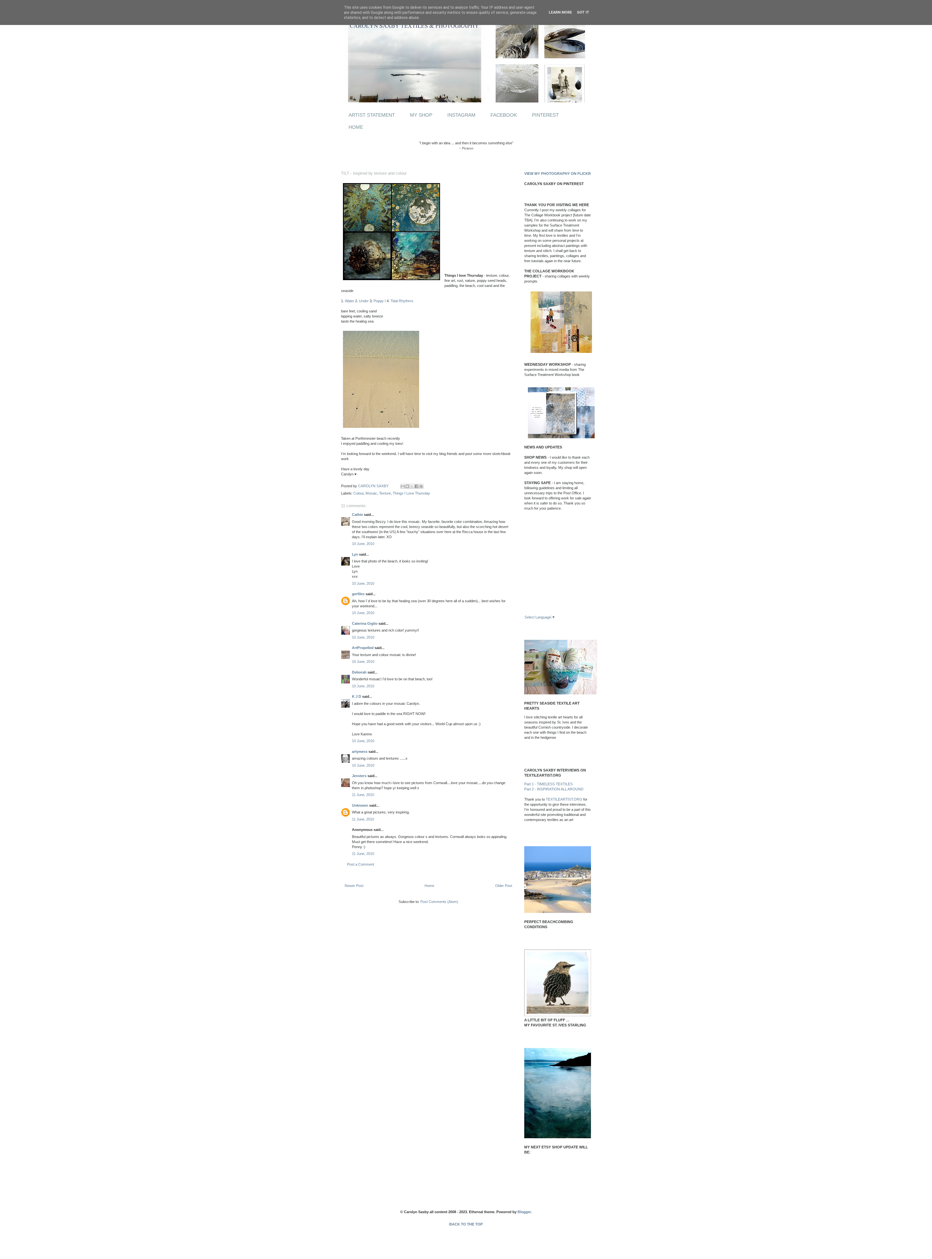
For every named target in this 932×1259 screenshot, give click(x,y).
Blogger (524, 1212)
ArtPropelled (363, 648)
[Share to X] (411, 486)
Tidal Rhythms (402, 301)
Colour (358, 493)
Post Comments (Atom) (439, 902)
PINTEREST (545, 115)
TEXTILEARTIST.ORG (564, 799)
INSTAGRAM (461, 115)
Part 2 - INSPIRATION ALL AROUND (553, 789)
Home (429, 886)
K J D (356, 696)
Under (364, 301)
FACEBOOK (504, 115)
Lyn (355, 554)
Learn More (560, 12)
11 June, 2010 (363, 795)
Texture (385, 493)
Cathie (357, 514)
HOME (356, 127)
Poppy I (380, 301)
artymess (359, 751)
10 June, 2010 (363, 544)
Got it (583, 12)
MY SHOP (421, 115)
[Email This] (402, 486)
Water (349, 301)
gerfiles (358, 594)
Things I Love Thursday (411, 493)
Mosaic (371, 493)
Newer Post (354, 886)
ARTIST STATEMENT (372, 115)
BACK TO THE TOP (466, 1224)
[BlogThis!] (407, 486)
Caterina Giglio (364, 623)
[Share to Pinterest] (421, 486)
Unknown (360, 805)
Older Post (503, 886)
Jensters (359, 776)
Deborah (359, 672)
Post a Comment (360, 864)
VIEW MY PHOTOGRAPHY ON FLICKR (557, 173)
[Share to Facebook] (416, 486)
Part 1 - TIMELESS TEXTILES (548, 784)
